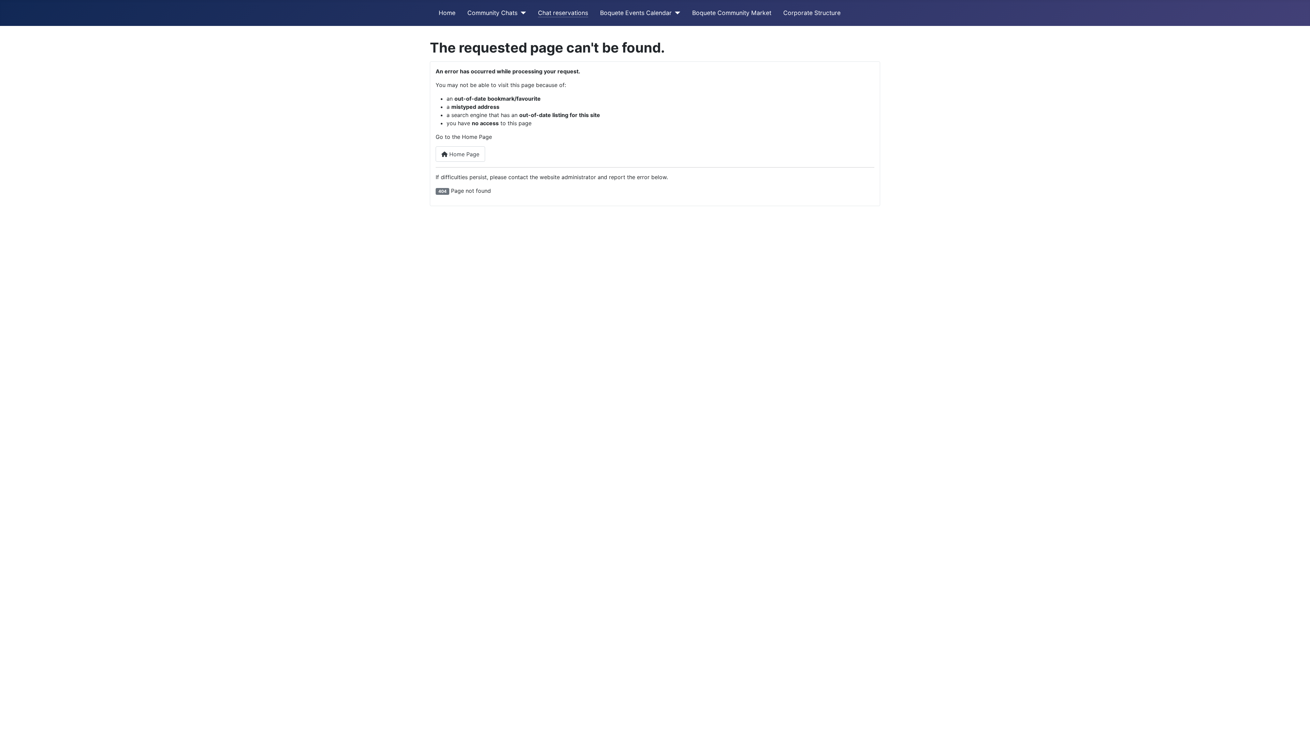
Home (447, 12)
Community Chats (492, 12)
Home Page (463, 154)
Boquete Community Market (731, 12)
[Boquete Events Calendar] (676, 13)
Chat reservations (563, 12)
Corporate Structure (812, 12)
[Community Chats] (522, 13)
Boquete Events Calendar (636, 12)
